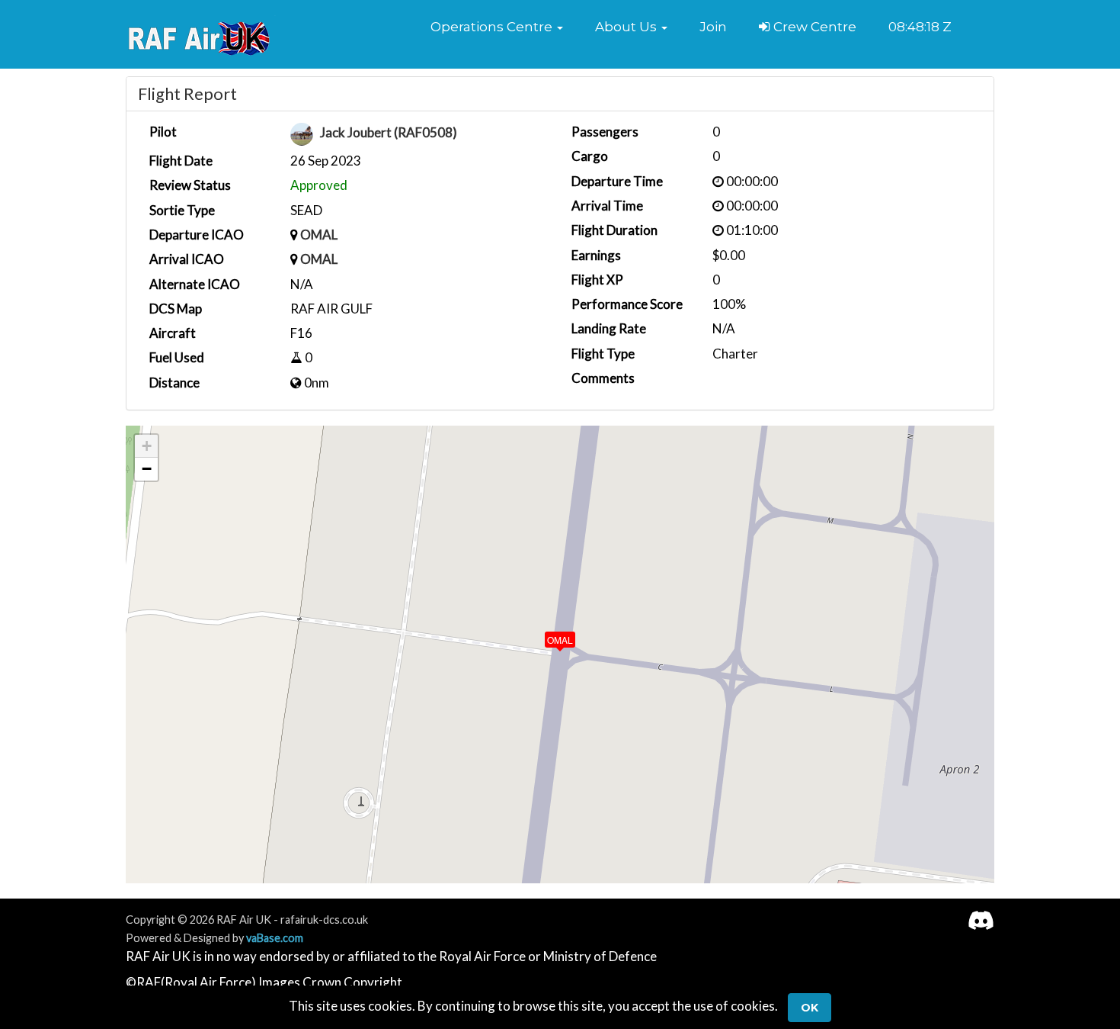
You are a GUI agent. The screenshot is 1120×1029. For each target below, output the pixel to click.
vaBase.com (274, 937)
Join (713, 26)
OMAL (319, 235)
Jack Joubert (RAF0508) (388, 133)
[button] (497, 27)
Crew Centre (813, 26)
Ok (809, 1008)
